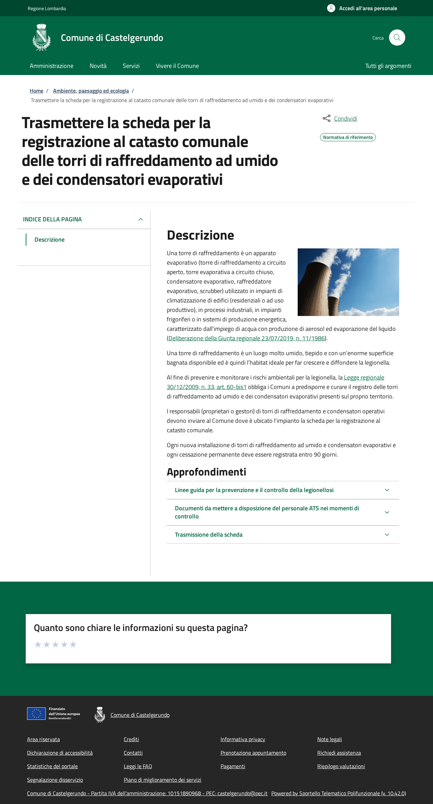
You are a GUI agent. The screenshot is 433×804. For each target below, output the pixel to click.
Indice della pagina (52, 219)
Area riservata (43, 739)
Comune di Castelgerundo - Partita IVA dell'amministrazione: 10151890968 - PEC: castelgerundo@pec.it (147, 793)
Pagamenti (233, 766)
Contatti (133, 753)
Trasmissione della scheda (209, 534)
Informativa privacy (243, 739)
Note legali (329, 739)
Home (36, 91)
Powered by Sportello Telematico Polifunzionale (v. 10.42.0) (338, 793)
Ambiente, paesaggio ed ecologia (91, 91)
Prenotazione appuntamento (253, 753)
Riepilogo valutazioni (341, 766)
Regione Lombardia (47, 8)
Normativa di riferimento (348, 136)
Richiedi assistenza (339, 753)
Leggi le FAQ (138, 766)
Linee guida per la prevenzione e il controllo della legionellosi (254, 489)
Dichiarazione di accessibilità (60, 753)
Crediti (131, 739)
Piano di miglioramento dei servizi (162, 780)
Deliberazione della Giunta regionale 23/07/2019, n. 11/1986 (246, 338)
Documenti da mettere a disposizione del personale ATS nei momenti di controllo (267, 512)
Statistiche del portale (52, 766)
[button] (362, 8)
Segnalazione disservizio (55, 780)
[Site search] (397, 37)
